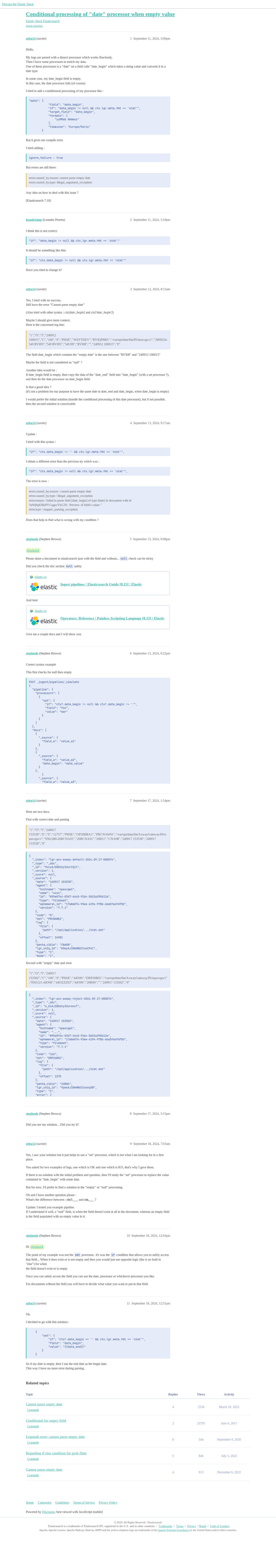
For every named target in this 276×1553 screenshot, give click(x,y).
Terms (179, 1526)
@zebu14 (33, 550)
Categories (44, 1502)
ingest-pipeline (34, 26)
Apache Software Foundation (174, 1530)
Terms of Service (84, 1502)
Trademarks (165, 1526)
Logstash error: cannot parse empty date (55, 1437)
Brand (202, 1526)
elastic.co (40, 577)
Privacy (191, 1526)
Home (30, 1502)
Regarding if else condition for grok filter (56, 1453)
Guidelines (62, 1502)
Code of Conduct (220, 1526)
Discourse (48, 1512)
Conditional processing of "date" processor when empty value (100, 14)
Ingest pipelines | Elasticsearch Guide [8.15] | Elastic (101, 584)
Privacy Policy (108, 1502)
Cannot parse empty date (44, 1404)
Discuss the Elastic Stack (18, 4)
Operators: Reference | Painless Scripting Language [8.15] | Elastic (112, 618)
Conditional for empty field (46, 1421)
